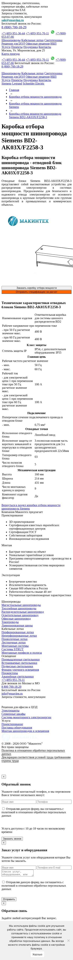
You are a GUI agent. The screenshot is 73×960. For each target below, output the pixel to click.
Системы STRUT (12, 649)
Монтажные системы (15, 645)
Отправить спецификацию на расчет (36, 291)
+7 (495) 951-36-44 (13, 33)
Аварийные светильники (17, 676)
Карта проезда (10, 53)
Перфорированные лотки (17, 632)
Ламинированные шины (17, 625)
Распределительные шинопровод (22, 611)
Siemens (6, 83)
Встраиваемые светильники (19, 662)
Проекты (17, 47)
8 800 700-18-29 (11, 686)
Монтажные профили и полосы (21, 652)
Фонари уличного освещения (20, 669)
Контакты (45, 47)
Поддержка (30, 47)
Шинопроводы (11, 40)
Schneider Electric (33, 83)
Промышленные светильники (20, 659)
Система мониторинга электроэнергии (26, 717)
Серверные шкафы (13, 714)
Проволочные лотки (14, 639)
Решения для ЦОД (13, 43)
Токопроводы (10, 622)
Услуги (5, 47)
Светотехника (53, 40)
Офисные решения (38, 43)
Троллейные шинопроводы (18, 608)
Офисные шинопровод (16, 618)
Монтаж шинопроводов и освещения (25, 731)
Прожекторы (9, 673)
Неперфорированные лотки (19, 635)
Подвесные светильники (17, 666)
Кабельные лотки (32, 40)
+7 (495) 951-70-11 (37, 33)
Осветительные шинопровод (19, 615)
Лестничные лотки (13, 642)
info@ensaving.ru (12, 693)
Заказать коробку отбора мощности (36, 287)
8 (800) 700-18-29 (13, 27)
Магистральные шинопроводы (21, 605)
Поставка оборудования (16, 727)
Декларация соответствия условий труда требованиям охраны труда (36, 759)
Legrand (17, 83)
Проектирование (12, 724)
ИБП (53, 43)
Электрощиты (10, 710)
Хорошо (37, 954)
